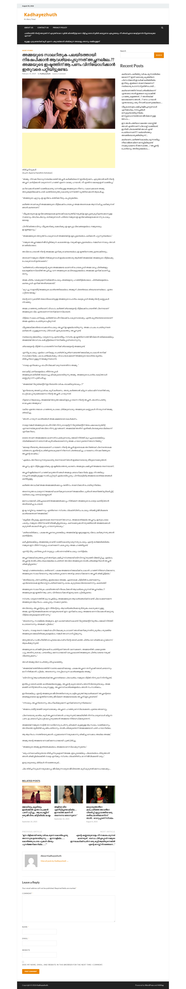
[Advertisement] (68, 150)
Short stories (27, 50)
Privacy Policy (60, 28)
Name (25, 927)
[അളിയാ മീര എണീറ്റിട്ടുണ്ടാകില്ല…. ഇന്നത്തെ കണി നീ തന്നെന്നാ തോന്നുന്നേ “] (68, 804)
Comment (27, 893)
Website (26, 950)
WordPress (149, 985)
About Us (28, 28)
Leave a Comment (59, 74)
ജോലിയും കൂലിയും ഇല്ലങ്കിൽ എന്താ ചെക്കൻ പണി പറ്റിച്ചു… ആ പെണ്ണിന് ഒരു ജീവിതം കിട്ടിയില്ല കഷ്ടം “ (36, 812)
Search (123, 51)
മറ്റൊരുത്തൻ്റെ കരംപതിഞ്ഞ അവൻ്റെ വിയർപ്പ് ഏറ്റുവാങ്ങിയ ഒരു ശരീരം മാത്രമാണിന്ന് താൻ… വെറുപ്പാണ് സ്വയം (99, 812)
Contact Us (43, 28)
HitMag (160, 985)
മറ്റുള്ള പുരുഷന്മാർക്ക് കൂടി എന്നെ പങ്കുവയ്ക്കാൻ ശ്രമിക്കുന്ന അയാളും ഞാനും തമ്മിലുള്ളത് (62, 41)
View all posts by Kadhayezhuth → (55, 861)
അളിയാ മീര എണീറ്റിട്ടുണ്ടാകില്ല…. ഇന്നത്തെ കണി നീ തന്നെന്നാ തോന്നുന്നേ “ (65, 811)
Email (25, 938)
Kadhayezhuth (40, 14)
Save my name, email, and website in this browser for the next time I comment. (62, 965)
